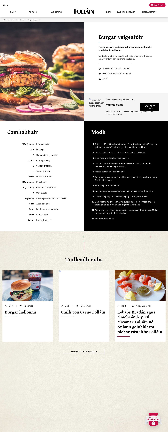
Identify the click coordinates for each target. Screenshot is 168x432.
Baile (13, 12)
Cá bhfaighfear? (126, 12)
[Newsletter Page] (153, 420)
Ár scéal (33, 12)
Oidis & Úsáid (148, 12)
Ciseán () (158, 5)
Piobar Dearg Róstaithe (114, 114)
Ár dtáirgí (56, 12)
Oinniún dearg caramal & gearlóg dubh (137, 111)
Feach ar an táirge (149, 107)
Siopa (108, 12)
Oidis (13, 20)
